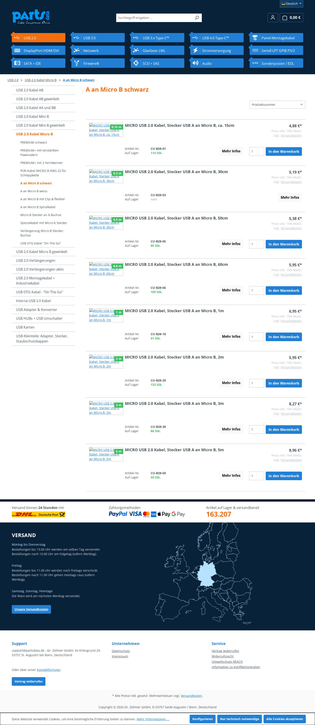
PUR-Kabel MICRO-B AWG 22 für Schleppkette (43, 173)
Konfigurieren (202, 719)
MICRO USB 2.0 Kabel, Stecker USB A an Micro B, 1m (174, 310)
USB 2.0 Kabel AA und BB (36, 107)
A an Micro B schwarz (36, 183)
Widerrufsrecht (223, 656)
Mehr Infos (231, 151)
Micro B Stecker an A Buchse (40, 215)
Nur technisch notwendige (239, 719)
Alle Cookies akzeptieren (284, 719)
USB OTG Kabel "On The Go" (40, 243)
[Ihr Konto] (273, 17)
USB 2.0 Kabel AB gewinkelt (37, 99)
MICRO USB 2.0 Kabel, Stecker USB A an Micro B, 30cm (176, 171)
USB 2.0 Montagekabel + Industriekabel (35, 281)
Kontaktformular (48, 670)
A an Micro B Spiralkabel (38, 207)
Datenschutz (121, 651)
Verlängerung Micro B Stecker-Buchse (42, 233)
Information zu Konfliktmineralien (236, 667)
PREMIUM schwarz (33, 142)
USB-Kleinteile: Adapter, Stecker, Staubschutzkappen (42, 339)
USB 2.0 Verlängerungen (35, 260)
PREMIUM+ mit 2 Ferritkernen (41, 163)
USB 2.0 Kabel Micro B (34, 134)
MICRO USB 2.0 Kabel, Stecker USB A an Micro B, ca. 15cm (179, 125)
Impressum (120, 656)
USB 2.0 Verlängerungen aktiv (40, 269)
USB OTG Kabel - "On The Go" (39, 292)
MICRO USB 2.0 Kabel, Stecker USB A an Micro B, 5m (174, 449)
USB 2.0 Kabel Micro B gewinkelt (41, 251)
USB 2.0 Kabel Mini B (32, 116)
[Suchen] (197, 18)
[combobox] (154, 18)
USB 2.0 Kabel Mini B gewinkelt (40, 125)
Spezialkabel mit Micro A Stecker (43, 223)
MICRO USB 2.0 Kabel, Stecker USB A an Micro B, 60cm (176, 264)
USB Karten (25, 327)
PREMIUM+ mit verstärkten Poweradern (39, 152)
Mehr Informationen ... (153, 719)
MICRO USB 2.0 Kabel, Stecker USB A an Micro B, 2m (174, 357)
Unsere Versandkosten (31, 609)
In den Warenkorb (283, 151)
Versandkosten (291, 135)
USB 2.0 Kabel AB (29, 90)
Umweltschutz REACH (227, 662)
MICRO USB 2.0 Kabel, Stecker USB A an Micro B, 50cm (176, 218)
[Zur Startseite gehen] (31, 16)
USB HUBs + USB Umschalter (39, 318)
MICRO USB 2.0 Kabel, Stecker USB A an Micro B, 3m (174, 403)
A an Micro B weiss (33, 191)
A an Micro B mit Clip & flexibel (42, 199)
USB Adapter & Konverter (36, 309)
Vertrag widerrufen (29, 681)
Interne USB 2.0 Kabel (33, 300)
